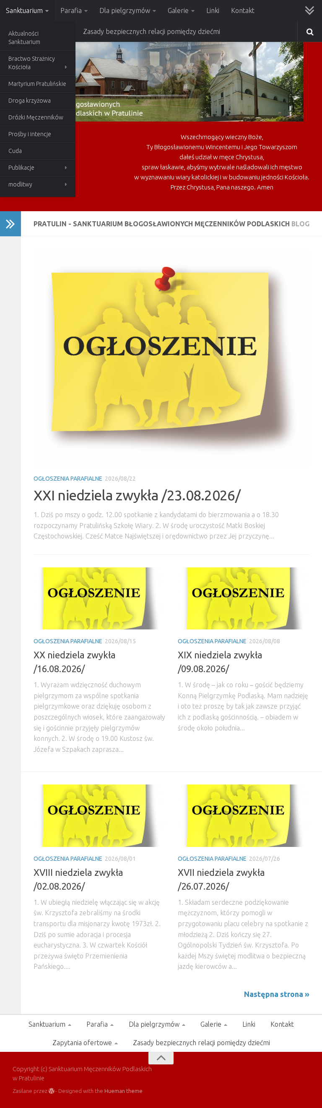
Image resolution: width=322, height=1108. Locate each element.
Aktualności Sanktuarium (24, 37)
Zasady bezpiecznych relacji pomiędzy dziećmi (151, 31)
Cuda (15, 151)
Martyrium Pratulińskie (37, 83)
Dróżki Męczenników (35, 117)
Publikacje (21, 167)
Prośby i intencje (29, 134)
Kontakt (242, 10)
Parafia (71, 10)
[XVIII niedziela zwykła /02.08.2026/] (99, 815)
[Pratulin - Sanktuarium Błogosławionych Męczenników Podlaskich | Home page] (158, 80)
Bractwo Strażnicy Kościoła (31, 62)
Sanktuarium (24, 10)
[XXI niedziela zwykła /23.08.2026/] (171, 358)
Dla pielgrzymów (124, 10)
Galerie (178, 10)
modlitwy (20, 184)
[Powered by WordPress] (51, 1091)
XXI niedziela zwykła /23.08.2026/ (137, 495)
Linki (212, 10)
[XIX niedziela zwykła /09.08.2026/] (243, 598)
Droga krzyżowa (29, 100)
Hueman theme (123, 1091)
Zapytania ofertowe (82, 1042)
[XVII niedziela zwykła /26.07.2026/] (243, 815)
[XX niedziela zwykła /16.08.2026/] (99, 598)
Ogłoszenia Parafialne (68, 478)
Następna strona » (276, 994)
